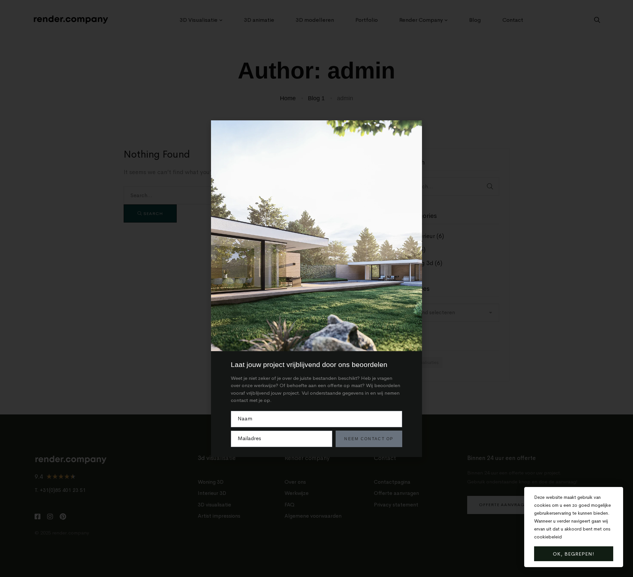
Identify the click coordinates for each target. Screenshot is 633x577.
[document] (316, 288)
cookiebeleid (548, 537)
